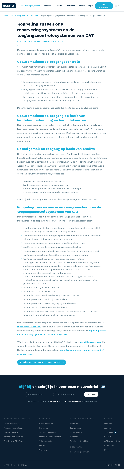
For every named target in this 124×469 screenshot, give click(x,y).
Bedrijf (59, 5)
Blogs (107, 450)
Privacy (24, 465)
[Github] (116, 465)
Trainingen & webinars (79, 441)
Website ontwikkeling (13, 436)
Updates (74, 423)
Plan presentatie (104, 5)
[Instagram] (112, 465)
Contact (81, 5)
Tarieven (71, 5)
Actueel (107, 428)
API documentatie (112, 441)
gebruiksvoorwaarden (72, 401)
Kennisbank (109, 445)
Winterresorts (45, 441)
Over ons (108, 423)
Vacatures (110, 432)
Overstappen (76, 432)
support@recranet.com (29, 326)
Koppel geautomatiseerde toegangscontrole (40, 362)
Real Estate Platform (13, 441)
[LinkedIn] (109, 465)
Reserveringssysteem (30, 5)
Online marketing (11, 423)
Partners (74, 436)
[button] (52, 5)
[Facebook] (106, 465)
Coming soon (75, 428)
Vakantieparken (46, 423)
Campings (43, 428)
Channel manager (11, 432)
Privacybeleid (55, 401)
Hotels (42, 445)
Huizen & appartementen (50, 436)
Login (90, 5)
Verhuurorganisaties (48, 432)
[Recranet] (9, 5)
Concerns (43, 450)
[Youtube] (119, 465)
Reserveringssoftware (80, 452)
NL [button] (119, 6)
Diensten (47, 5)
